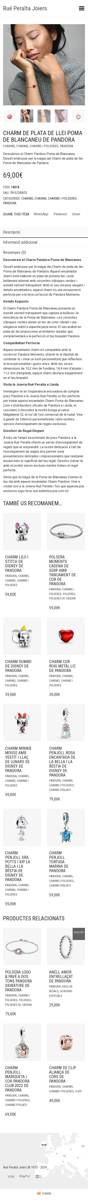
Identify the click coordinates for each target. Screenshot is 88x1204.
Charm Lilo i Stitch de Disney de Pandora (16, 564)
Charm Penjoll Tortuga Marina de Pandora (58, 861)
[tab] (44, 232)
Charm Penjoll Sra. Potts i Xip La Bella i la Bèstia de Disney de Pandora (17, 866)
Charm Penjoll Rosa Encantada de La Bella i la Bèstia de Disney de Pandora (62, 762)
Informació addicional (20, 242)
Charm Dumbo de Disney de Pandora (18, 666)
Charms (9, 146)
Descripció (11, 232)
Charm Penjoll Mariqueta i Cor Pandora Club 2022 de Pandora (17, 1079)
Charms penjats (60, 790)
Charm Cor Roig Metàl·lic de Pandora (62, 666)
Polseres (69, 594)
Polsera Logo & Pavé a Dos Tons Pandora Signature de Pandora (18, 981)
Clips (78, 1091)
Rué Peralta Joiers (25, 8)
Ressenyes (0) (14, 252)
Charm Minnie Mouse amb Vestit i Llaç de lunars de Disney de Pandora (18, 759)
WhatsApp (41, 214)
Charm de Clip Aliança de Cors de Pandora (62, 1074)
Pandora (66, 146)
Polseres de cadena (62, 598)
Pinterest (60, 214)
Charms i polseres (44, 146)
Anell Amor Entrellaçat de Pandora (61, 976)
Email (76, 214)
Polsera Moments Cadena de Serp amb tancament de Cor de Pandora (62, 570)
